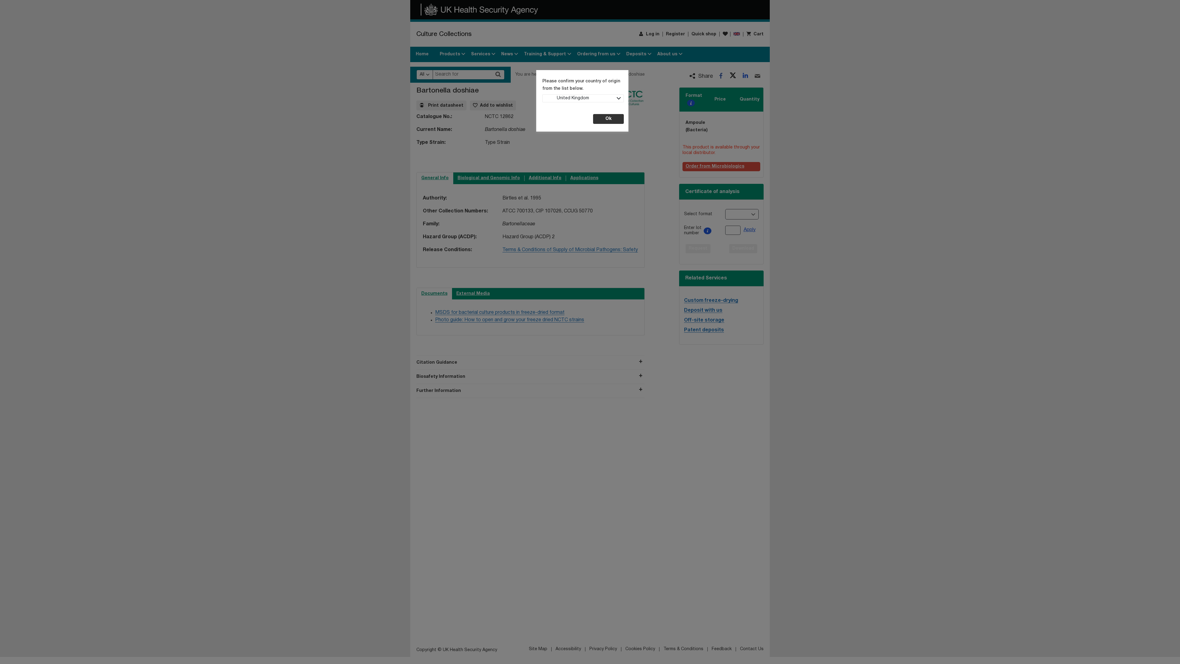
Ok (608, 119)
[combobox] (583, 98)
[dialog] (590, 332)
